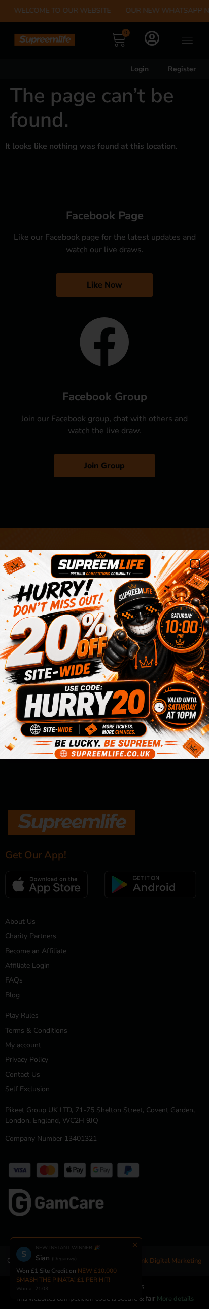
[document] (104, 654)
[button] (195, 564)
